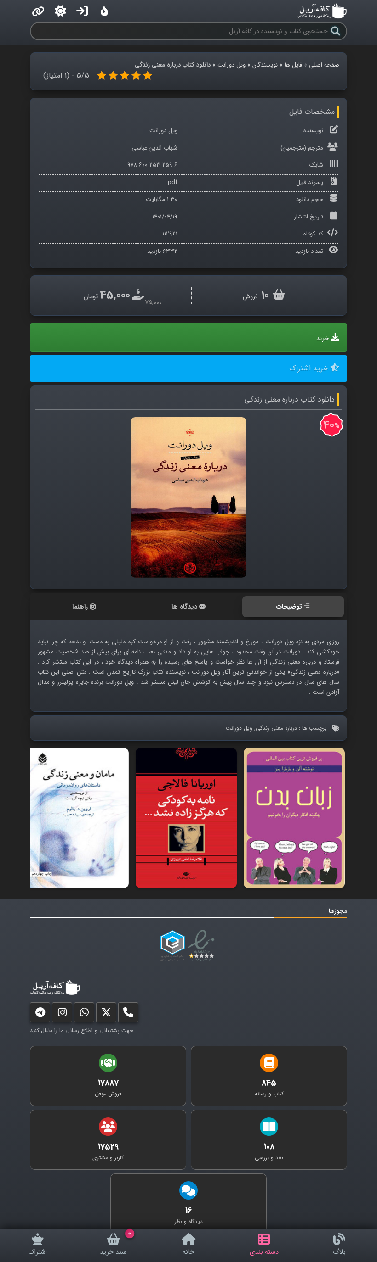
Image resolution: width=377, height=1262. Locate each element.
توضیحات (289, 607)
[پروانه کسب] (172, 946)
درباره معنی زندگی (276, 728)
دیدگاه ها (184, 607)
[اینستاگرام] (62, 1014)
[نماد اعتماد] (203, 946)
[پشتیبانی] (84, 1014)
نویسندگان (265, 65)
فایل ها (293, 65)
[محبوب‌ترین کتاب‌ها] (104, 11)
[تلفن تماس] (128, 1014)
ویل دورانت (231, 65)
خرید (322, 338)
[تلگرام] (40, 1014)
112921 (169, 234)
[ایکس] (106, 1014)
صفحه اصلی (324, 65)
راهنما (80, 607)
